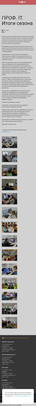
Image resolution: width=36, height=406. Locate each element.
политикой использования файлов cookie (21, 396)
